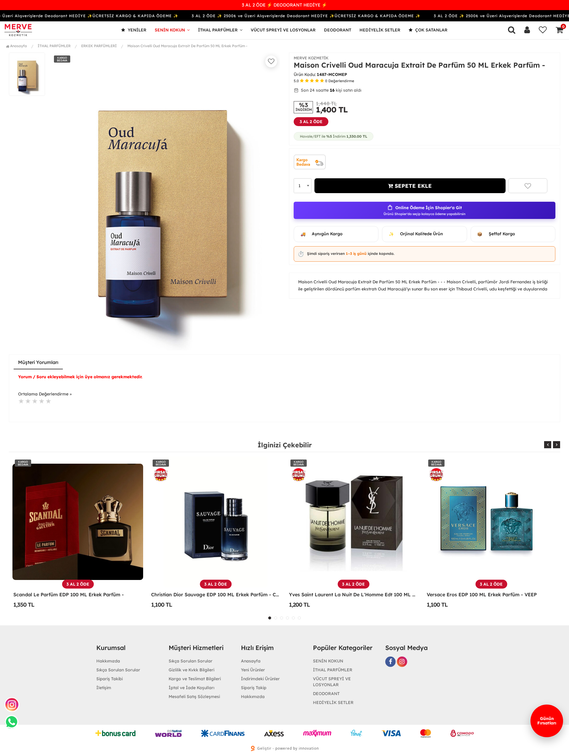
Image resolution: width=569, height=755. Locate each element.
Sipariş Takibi (109, 678)
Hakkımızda (108, 661)
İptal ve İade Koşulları (191, 687)
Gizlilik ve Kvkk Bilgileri (191, 670)
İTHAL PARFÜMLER (218, 30)
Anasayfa (18, 46)
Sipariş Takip (253, 687)
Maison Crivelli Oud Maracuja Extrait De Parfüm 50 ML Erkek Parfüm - (187, 46)
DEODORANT (337, 30)
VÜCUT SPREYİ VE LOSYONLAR (283, 30)
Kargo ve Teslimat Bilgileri (195, 678)
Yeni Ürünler (253, 670)
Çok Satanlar (430, 30)
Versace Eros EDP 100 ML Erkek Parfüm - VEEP (482, 594)
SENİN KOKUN (170, 30)
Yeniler (136, 30)
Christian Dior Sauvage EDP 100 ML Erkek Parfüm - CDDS (215, 594)
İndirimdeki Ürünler (260, 678)
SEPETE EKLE (412, 185)
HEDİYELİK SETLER (379, 30)
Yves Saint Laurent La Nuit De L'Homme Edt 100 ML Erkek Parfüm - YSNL (353, 594)
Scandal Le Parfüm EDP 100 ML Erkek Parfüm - (68, 594)
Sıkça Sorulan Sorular (118, 670)
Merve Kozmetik (311, 57)
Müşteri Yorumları (38, 362)
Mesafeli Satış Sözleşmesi (194, 696)
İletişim (103, 687)
